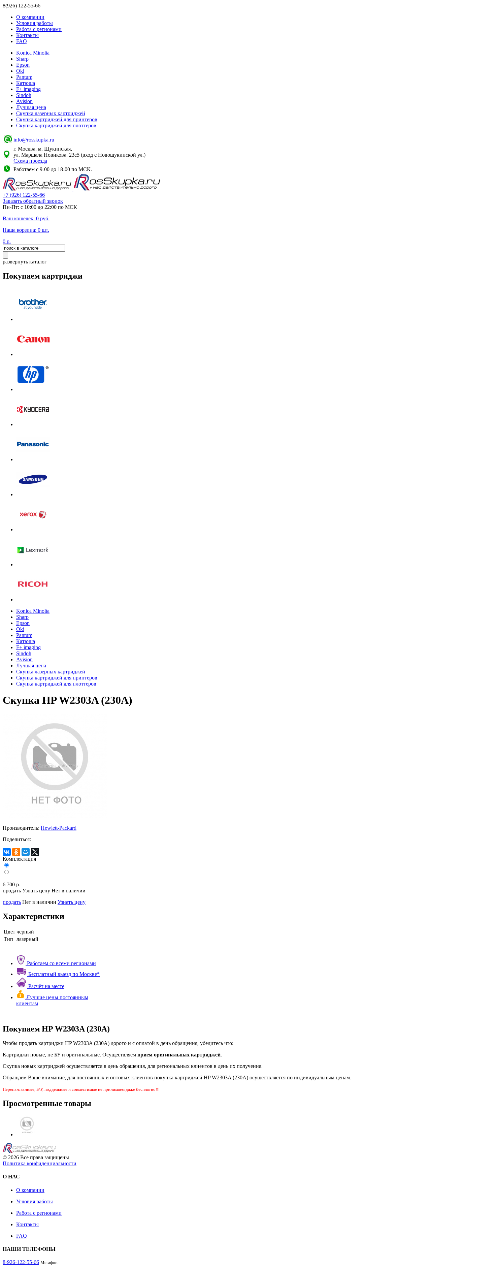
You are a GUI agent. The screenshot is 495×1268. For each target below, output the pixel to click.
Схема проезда (30, 161)
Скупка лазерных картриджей (50, 113)
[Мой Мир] (26, 852)
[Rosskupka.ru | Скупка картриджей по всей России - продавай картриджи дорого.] (38, 189)
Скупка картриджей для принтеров (56, 119)
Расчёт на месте (45, 986)
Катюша (25, 83)
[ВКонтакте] (7, 852)
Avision (24, 101)
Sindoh (23, 95)
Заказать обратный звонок (33, 201)
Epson (23, 65)
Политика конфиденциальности (39, 1163)
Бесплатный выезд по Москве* (63, 974)
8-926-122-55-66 (21, 1262)
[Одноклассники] (16, 852)
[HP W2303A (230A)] (27, 1134)
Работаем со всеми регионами (61, 963)
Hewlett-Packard (58, 828)
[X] (35, 852)
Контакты (27, 35)
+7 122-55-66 (24, 195)
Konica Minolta (33, 53)
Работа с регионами (39, 29)
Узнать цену (72, 902)
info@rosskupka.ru (33, 139)
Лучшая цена (31, 107)
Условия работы (34, 23)
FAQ (21, 41)
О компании (30, 17)
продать (12, 902)
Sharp (22, 59)
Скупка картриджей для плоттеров (56, 125)
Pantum (24, 77)
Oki (20, 71)
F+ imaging (28, 89)
